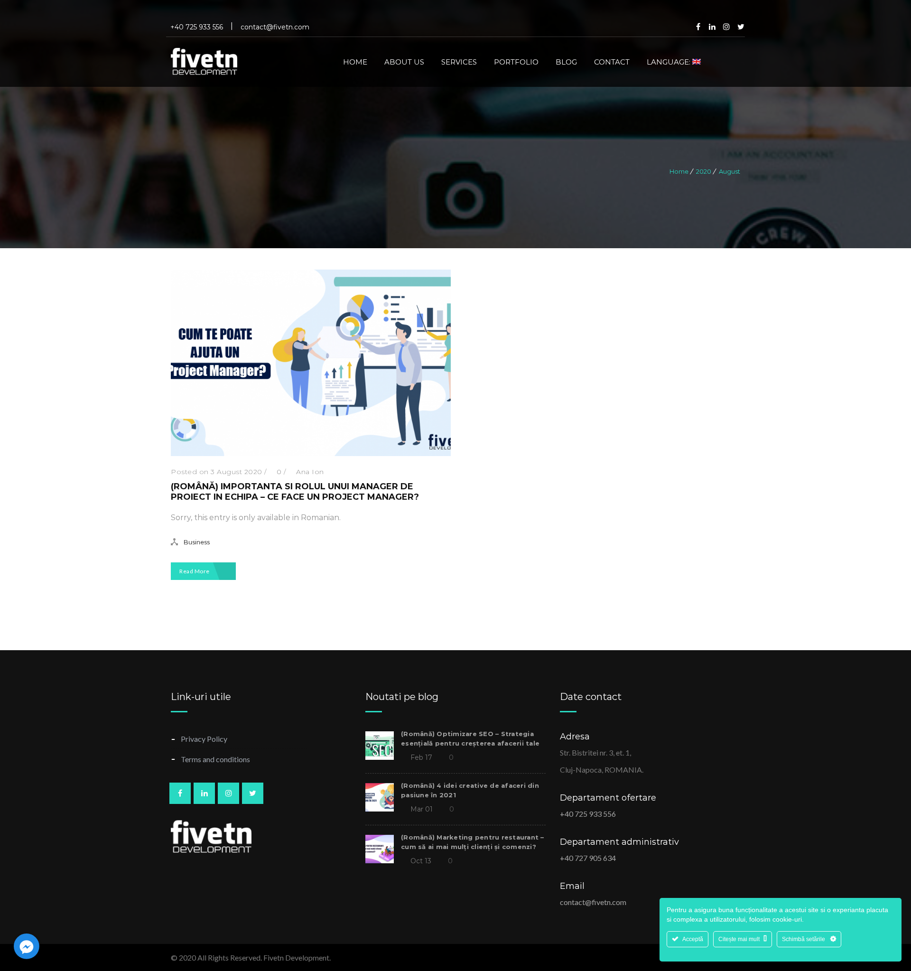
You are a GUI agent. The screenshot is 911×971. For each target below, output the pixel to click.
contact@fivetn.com (593, 901)
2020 (703, 171)
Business (197, 542)
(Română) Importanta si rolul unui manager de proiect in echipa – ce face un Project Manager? (295, 491)
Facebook (698, 26)
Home (678, 171)
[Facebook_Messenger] (26, 946)
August (729, 171)
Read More (195, 571)
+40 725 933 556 (588, 813)
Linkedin (712, 26)
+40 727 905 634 (588, 857)
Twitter (740, 26)
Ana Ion (310, 471)
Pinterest (726, 26)
